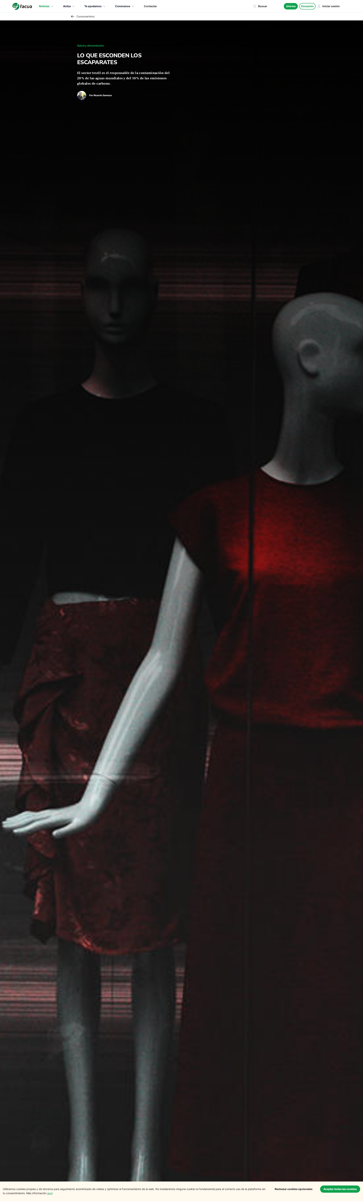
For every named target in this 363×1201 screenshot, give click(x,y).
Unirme (291, 6)
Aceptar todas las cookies (340, 1189)
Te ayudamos (93, 6)
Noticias (44, 6)
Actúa (67, 6)
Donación (307, 6)
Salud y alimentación (90, 45)
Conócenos (122, 6)
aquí (50, 1193)
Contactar (150, 6)
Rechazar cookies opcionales (294, 1189)
